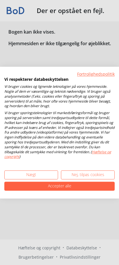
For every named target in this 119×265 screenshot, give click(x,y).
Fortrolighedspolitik (96, 74)
